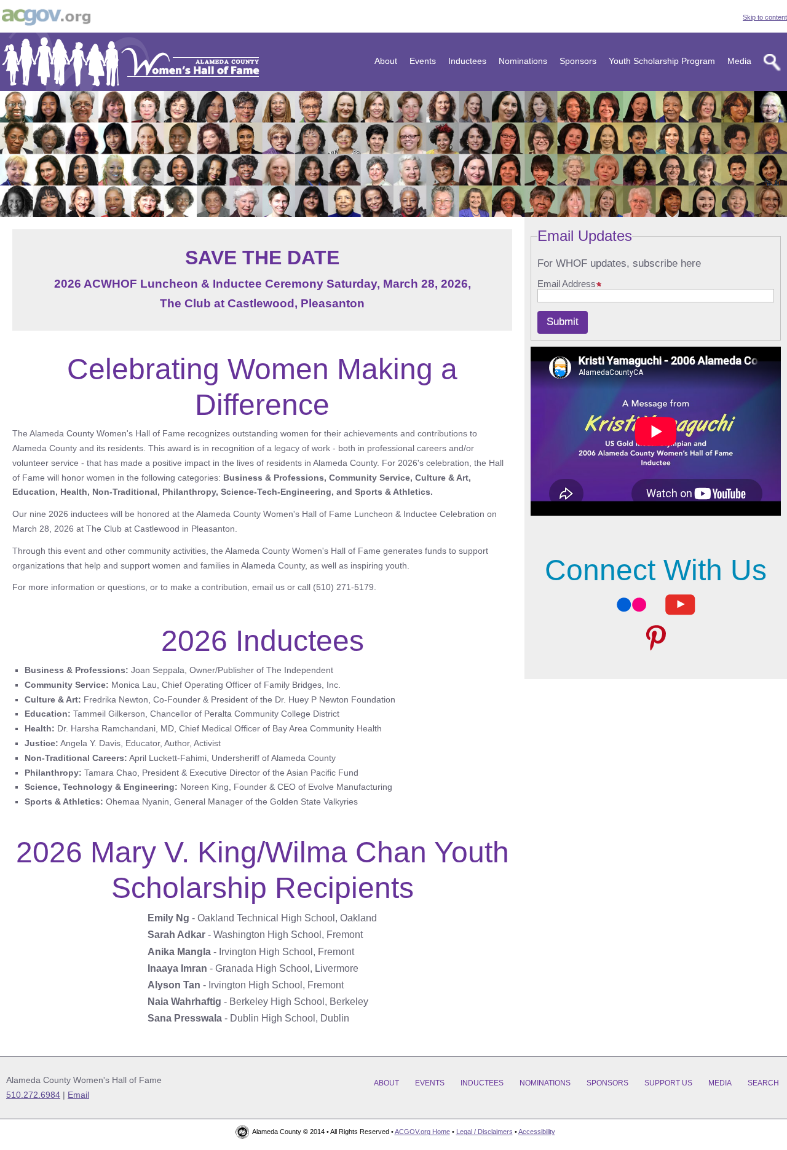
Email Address (566, 284)
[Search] (772, 62)
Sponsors (578, 61)
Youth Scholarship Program (662, 61)
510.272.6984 (33, 1095)
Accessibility (536, 1131)
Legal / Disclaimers (484, 1131)
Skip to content (765, 17)
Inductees (467, 61)
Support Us (668, 1083)
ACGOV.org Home (422, 1131)
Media (739, 61)
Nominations (523, 61)
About (385, 61)
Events (422, 61)
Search (763, 1083)
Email (78, 1095)
